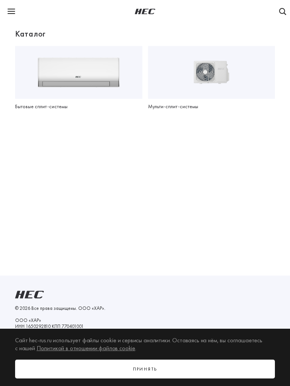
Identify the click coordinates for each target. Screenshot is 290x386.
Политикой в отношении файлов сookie (86, 348)
